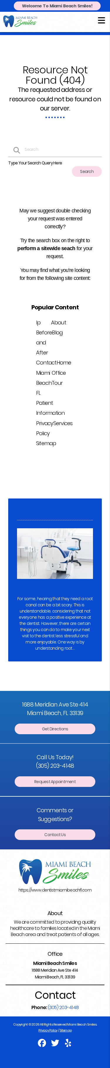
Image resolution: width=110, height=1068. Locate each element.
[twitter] (55, 1045)
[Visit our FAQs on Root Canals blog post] (55, 580)
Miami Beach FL (44, 383)
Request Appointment (55, 782)
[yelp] (68, 1045)
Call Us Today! (55, 761)
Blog (57, 332)
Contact (46, 362)
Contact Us (55, 835)
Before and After (44, 342)
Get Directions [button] (55, 729)
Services (63, 423)
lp (38, 322)
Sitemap (46, 443)
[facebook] (42, 1045)
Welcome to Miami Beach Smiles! (57, 6)
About (58, 322)
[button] (101, 20)
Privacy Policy (47, 1030)
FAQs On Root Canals (52, 588)
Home (64, 362)
